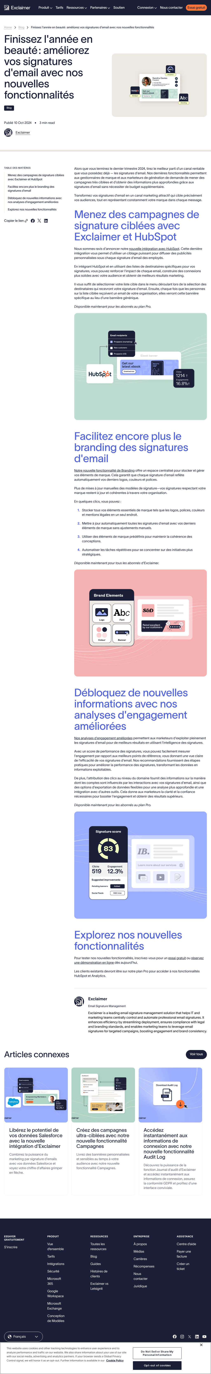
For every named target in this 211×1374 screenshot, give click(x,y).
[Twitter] (189, 1336)
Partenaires (98, 7)
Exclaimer (23, 132)
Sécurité (53, 1271)
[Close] (201, 1344)
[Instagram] (182, 1336)
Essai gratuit (196, 7)
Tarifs (59, 7)
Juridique (140, 1286)
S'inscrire (10, 1247)
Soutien (118, 7)
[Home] (17, 7)
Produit (44, 7)
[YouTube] (204, 1336)
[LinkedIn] (197, 1336)
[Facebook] (174, 1336)
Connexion (145, 7)
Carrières (140, 1259)
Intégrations (55, 1264)
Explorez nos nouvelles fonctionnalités (32, 209)
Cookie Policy (114, 1360)
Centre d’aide (186, 1244)
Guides (95, 1264)
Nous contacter (171, 7)
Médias (139, 1251)
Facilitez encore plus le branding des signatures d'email (31, 188)
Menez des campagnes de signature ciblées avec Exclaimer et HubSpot (36, 177)
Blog (22, 27)
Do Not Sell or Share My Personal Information (157, 1353)
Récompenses (144, 1266)
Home (8, 27)
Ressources (75, 7)
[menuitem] (45, 7)
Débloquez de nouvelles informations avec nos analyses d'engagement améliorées (35, 200)
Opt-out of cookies (157, 1365)
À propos (140, 1244)
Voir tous (196, 1054)
